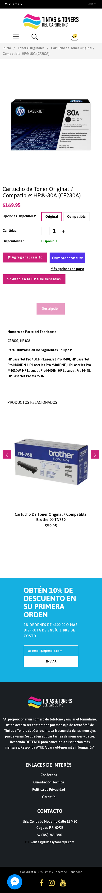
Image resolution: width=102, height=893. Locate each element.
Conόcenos (49, 775)
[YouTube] (63, 883)
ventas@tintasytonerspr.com (52, 842)
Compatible (76, 216)
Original (51, 216)
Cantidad (10, 230)
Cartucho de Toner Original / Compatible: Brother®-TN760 (51, 517)
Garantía (49, 797)
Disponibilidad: (14, 241)
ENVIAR (51, 661)
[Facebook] (41, 883)
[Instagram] (52, 883)
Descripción (51, 309)
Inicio (7, 48)
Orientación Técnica (48, 782)
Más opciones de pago (67, 269)
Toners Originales (31, 48)
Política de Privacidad (48, 789)
